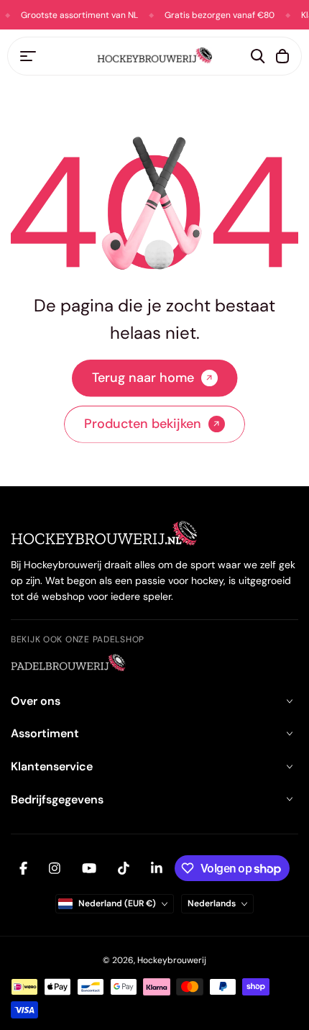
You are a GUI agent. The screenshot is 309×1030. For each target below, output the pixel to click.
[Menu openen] (28, 56)
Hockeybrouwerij (171, 960)
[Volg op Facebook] (23, 868)
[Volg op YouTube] (89, 868)
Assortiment (45, 733)
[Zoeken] (258, 56)
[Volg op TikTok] (123, 868)
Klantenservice (52, 766)
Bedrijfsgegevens (57, 799)
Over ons (35, 700)
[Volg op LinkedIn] (156, 868)
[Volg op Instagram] (54, 868)
